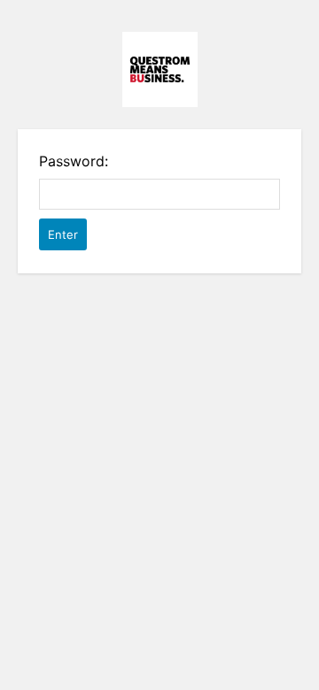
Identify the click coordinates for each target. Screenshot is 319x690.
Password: (73, 161)
